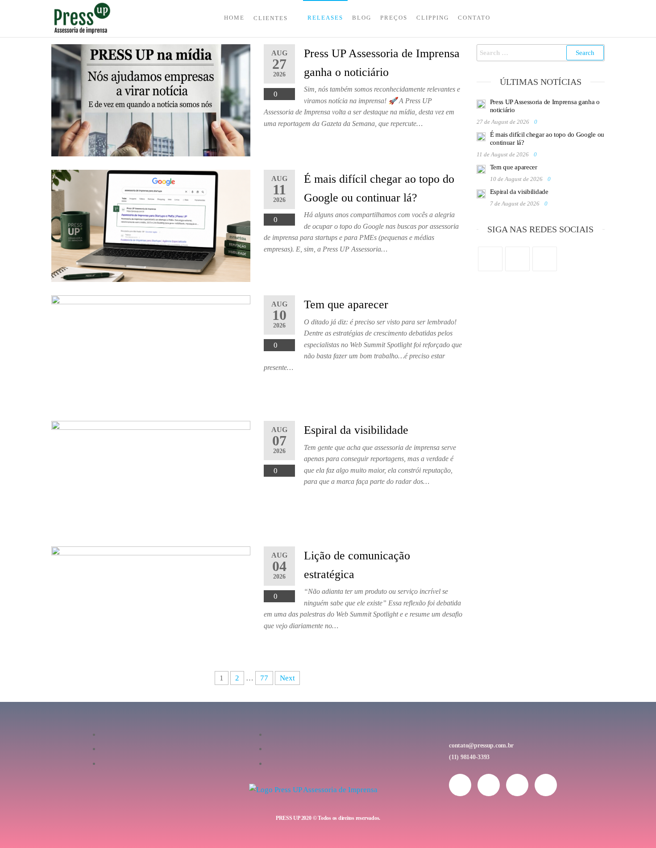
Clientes (270, 18)
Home (234, 17)
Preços (393, 17)
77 (264, 678)
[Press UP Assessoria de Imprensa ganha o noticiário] (150, 99)
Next (287, 678)
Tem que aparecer (346, 304)
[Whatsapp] (517, 785)
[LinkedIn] (544, 259)
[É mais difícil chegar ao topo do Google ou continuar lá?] (150, 225)
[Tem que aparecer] (150, 350)
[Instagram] (517, 259)
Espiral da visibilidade (356, 430)
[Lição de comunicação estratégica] (150, 601)
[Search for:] (541, 52)
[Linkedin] (546, 785)
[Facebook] (490, 259)
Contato (474, 17)
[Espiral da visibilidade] (150, 476)
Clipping (432, 17)
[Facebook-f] (488, 785)
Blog (361, 17)
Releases (325, 17)
